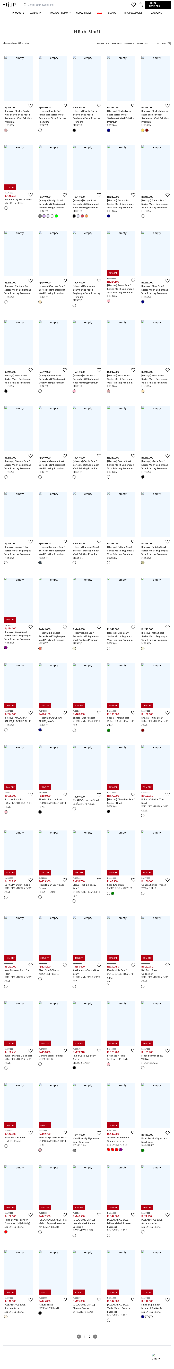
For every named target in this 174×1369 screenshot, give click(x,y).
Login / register (154, 5)
